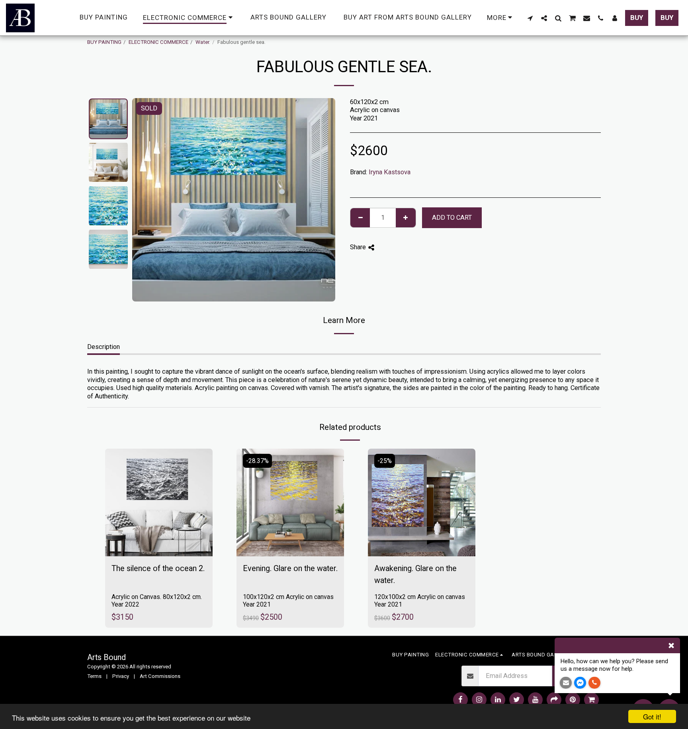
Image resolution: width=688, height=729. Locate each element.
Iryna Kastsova (389, 172)
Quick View (158, 529)
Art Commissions (160, 676)
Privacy (120, 676)
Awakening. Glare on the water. (415, 574)
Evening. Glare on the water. (290, 568)
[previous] (145, 200)
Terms (94, 676)
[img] (159, 502)
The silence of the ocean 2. (158, 568)
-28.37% (257, 461)
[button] (530, 18)
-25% (384, 461)
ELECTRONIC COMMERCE (158, 42)
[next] (322, 200)
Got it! (652, 716)
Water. (202, 42)
